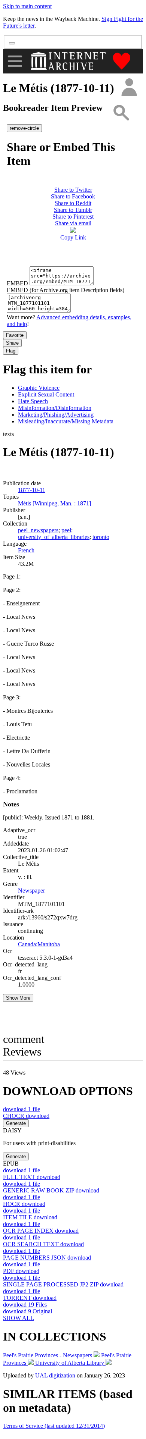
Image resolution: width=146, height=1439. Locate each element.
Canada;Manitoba (39, 944)
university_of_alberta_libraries (53, 537)
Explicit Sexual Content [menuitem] (46, 394)
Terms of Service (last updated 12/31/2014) (54, 1426)
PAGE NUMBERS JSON (47, 1257)
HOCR (24, 1204)
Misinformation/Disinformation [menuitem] (54, 408)
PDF (21, 1271)
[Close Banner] (12, 43)
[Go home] (69, 61)
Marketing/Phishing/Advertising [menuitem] (56, 414)
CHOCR (26, 1116)
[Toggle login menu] (129, 88)
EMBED (17, 283)
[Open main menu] (15, 61)
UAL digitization (56, 1375)
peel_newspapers (38, 530)
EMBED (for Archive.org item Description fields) (65, 290)
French (26, 550)
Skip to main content (27, 6)
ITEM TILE (30, 1217)
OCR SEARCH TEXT (43, 1244)
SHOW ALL (18, 1318)
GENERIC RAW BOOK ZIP (51, 1190)
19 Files (25, 1304)
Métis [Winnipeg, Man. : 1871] (54, 503)
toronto (100, 537)
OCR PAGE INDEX (41, 1231)
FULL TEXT (31, 1177)
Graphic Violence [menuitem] (39, 388)
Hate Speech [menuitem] (33, 401)
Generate (16, 1123)
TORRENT (30, 1298)
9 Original (27, 1311)
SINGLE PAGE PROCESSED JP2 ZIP (63, 1284)
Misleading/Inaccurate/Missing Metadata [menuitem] (65, 421)
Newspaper (31, 890)
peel (66, 530)
